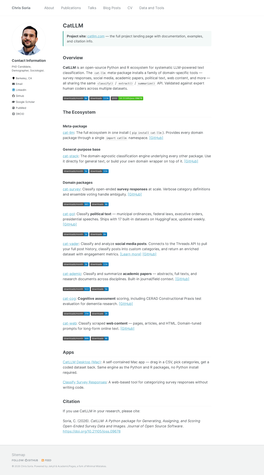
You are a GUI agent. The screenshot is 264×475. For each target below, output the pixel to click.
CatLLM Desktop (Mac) (82, 362)
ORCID (19, 113)
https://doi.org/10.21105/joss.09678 (92, 431)
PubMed (20, 107)
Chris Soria (21, 8)
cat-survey (71, 189)
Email (18, 83)
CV (130, 8)
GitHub (32, 460)
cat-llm (68, 133)
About (49, 8)
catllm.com (96, 36)
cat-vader (71, 244)
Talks (92, 8)
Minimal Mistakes (96, 466)
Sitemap (18, 455)
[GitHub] (156, 138)
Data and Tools (151, 8)
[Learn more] (130, 254)
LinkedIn (20, 89)
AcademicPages (67, 466)
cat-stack (70, 156)
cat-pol (69, 214)
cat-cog (69, 298)
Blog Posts (112, 8)
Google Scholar (25, 101)
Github (19, 95)
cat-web (70, 323)
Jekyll (51, 466)
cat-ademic (72, 274)
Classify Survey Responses (84, 382)
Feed (47, 460)
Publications (71, 8)
